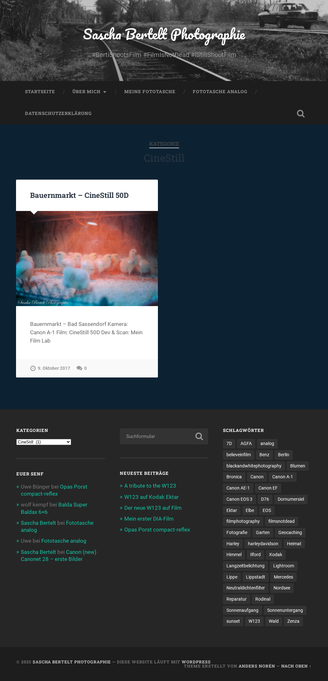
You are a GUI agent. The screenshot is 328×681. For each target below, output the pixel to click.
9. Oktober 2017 (54, 368)
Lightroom (283, 565)
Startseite (40, 91)
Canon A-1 (282, 476)
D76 (265, 499)
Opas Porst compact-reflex (157, 529)
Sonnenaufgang (242, 610)
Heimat (294, 543)
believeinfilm (238, 454)
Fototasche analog (220, 91)
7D (229, 443)
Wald (274, 621)
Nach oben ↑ (296, 666)
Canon (257, 476)
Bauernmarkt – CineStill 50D (79, 195)
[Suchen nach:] (164, 436)
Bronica (234, 476)
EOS (267, 510)
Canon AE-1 (238, 487)
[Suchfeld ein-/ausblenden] (301, 114)
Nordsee (282, 587)
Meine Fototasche (150, 91)
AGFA (246, 443)
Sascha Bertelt (38, 523)
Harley (232, 543)
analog (267, 443)
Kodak (275, 554)
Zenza (293, 621)
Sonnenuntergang (285, 610)
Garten (263, 532)
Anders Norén (257, 666)
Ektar (231, 510)
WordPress (196, 661)
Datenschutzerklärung (58, 113)
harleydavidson (263, 543)
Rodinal (262, 599)
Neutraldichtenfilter (245, 587)
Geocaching (290, 532)
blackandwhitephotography (254, 465)
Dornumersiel (291, 499)
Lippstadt (255, 577)
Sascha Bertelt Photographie (164, 33)
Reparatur (236, 599)
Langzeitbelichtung (245, 565)
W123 (254, 621)
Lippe (231, 577)
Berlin (283, 454)
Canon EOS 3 (239, 499)
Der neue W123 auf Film (153, 508)
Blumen (297, 465)
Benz (264, 454)
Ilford (255, 554)
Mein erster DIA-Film (149, 518)
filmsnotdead (281, 521)
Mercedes (283, 577)
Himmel (234, 554)
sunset (233, 621)
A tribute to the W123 (150, 485)
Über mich (86, 91)
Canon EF (268, 487)
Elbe (250, 510)
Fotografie (236, 532)
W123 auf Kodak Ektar (151, 497)
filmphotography (243, 521)
